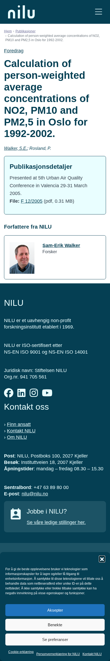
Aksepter (55, 610)
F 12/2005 (31, 201)
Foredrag (13, 50)
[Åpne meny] (98, 11)
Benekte (55, 625)
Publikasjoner (25, 31)
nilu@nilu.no (35, 493)
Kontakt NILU (92, 654)
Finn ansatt (19, 424)
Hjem (8, 31)
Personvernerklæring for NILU (58, 654)
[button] (102, 558)
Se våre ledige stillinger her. (56, 522)
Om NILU (17, 437)
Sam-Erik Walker (61, 245)
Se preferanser (55, 639)
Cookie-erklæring (21, 652)
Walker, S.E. (15, 148)
